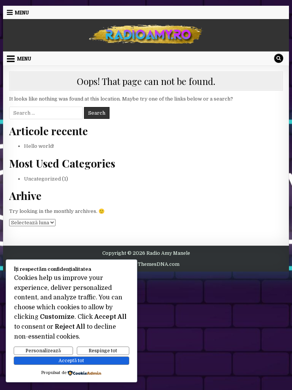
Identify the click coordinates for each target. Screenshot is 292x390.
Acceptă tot (71, 360)
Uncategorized (42, 179)
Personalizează (43, 350)
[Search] (278, 58)
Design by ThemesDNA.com (146, 264)
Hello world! (39, 146)
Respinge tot (103, 350)
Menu (22, 13)
